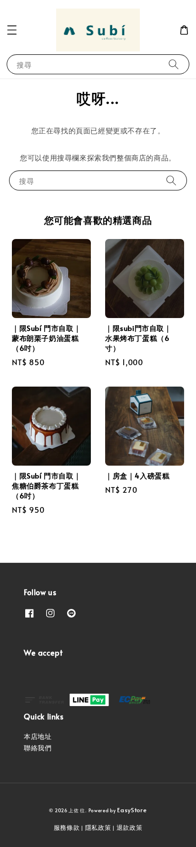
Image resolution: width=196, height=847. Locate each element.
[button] (11, 30)
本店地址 (37, 736)
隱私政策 (98, 827)
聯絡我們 (37, 747)
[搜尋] (173, 64)
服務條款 (67, 827)
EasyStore (132, 810)
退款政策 (130, 827)
